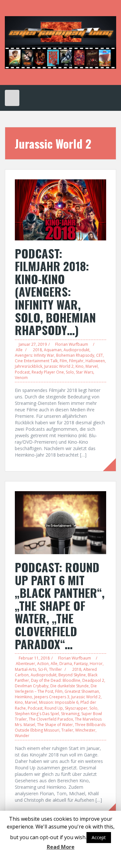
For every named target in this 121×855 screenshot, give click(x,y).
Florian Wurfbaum (71, 344)
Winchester (85, 730)
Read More (61, 846)
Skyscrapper (76, 708)
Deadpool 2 (93, 680)
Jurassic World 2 (59, 366)
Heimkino (23, 697)
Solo (70, 372)
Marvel (92, 366)
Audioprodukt (76, 350)
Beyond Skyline (72, 675)
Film (63, 361)
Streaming (70, 713)
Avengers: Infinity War (34, 355)
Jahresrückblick (28, 366)
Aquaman (53, 350)
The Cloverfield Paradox (51, 719)
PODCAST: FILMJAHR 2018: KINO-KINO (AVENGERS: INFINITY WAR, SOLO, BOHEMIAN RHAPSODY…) (55, 292)
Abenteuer (25, 663)
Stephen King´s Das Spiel (37, 713)
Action (43, 663)
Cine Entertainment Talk (36, 361)
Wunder (22, 735)
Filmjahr (76, 361)
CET (99, 355)
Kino (80, 366)
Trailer (67, 730)
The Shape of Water (55, 724)
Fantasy (81, 663)
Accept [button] (99, 837)
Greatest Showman (82, 691)
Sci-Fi (42, 669)
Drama (65, 663)
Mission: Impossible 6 (58, 702)
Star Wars (84, 372)
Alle (19, 350)
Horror (96, 663)
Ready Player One (48, 372)
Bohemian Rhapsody (75, 355)
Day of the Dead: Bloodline (55, 680)
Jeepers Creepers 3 (51, 697)
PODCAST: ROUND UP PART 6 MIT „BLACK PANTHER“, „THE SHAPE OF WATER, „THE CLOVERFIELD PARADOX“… (60, 605)
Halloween (95, 361)
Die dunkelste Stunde (69, 686)
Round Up (54, 708)
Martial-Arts (25, 669)
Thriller (55, 669)
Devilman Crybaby (31, 686)
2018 (37, 350)
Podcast (22, 372)
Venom (21, 377)
